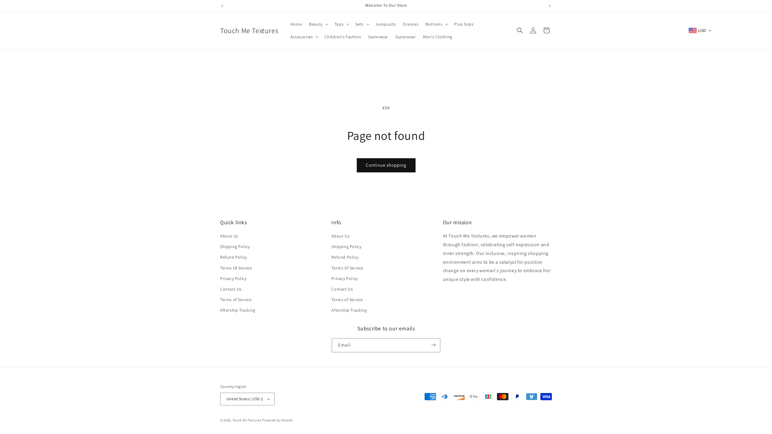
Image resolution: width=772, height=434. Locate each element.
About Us (229, 236)
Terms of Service (236, 299)
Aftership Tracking (237, 310)
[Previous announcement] (222, 5)
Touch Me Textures (247, 420)
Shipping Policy (235, 246)
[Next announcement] (549, 5)
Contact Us (231, 289)
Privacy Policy (233, 278)
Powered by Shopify (277, 420)
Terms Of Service (236, 268)
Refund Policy (233, 257)
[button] (318, 24)
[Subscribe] (433, 345)
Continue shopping (386, 165)
